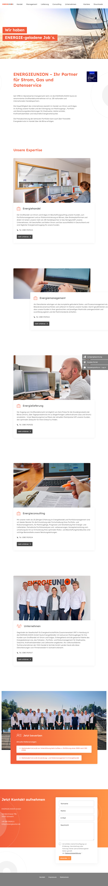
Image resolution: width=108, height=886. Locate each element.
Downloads (98, 4)
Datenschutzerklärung (73, 853)
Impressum (52, 877)
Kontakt (42, 877)
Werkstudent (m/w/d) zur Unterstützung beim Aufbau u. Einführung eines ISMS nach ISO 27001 (54, 749)
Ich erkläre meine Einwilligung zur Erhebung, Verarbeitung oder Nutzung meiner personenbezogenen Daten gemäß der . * (75, 848)
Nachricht (65, 825)
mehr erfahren (23, 237)
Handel (19, 4)
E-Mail (63, 818)
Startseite (7, 4)
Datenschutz (64, 877)
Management (31, 4)
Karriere (86, 4)
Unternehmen (70, 4)
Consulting (57, 4)
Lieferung (45, 4)
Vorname (64, 804)
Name (63, 811)
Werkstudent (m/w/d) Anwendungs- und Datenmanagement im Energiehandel (50, 758)
